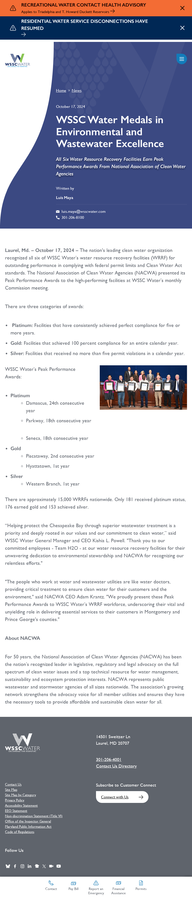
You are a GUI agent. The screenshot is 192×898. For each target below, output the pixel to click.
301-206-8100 (73, 217)
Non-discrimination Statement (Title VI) (33, 816)
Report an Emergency (96, 891)
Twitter (44, 866)
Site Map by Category (20, 795)
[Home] (17, 60)
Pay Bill (73, 889)
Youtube (58, 866)
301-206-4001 (109, 759)
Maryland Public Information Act (28, 826)
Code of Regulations (19, 832)
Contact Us (13, 784)
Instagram (22, 866)
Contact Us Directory (116, 766)
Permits (141, 889)
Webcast (51, 866)
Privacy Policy (14, 800)
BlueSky (7, 866)
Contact (51, 889)
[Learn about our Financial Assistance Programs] (23, 35)
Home (61, 90)
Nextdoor (37, 866)
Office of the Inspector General (28, 821)
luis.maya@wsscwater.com (84, 211)
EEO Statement (16, 811)
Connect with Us (114, 797)
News (77, 90)
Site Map (11, 790)
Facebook (15, 866)
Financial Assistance (118, 891)
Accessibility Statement (21, 805)
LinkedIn (29, 866)
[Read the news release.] (112, 11)
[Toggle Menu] (181, 59)
